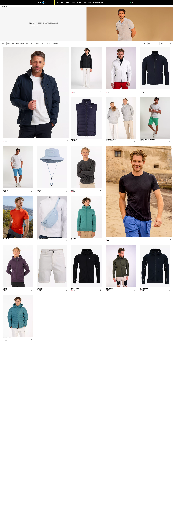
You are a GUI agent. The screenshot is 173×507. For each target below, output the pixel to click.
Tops (13, 43)
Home (2, 6)
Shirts (42, 43)
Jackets (3, 43)
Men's (7, 6)
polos (27, 43)
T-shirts (31, 43)
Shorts (8, 43)
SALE (5, 6)
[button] (119, 2)
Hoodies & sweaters (20, 43)
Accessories (48, 43)
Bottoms (37, 43)
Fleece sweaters (55, 43)
